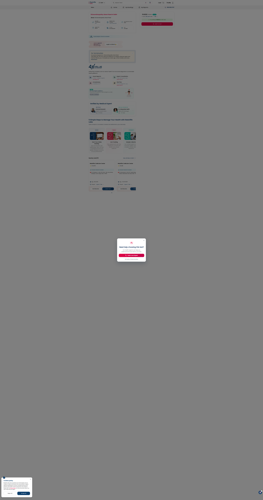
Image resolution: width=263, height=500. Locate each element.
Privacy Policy (13, 488)
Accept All (23, 493)
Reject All (10, 493)
